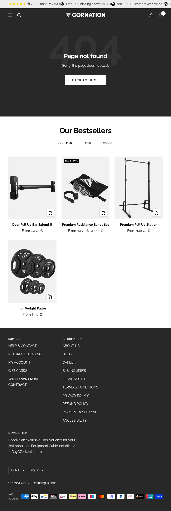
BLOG (67, 354)
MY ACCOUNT (19, 362)
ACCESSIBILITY (75, 420)
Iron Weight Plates (32, 308)
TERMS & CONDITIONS (80, 387)
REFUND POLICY (75, 404)
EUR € (15, 470)
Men (88, 143)
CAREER (69, 362)
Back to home (85, 80)
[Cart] (160, 15)
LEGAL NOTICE (74, 379)
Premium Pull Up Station (138, 225)
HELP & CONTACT (22, 346)
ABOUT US (71, 346)
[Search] (19, 15)
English (34, 470)
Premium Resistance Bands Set (85, 225)
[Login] (151, 15)
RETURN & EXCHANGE (26, 354)
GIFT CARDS (17, 371)
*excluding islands (43, 483)
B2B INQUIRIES (74, 371)
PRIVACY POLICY (76, 396)
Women (107, 143)
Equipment (66, 143)
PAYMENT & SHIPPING (80, 412)
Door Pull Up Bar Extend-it (32, 225)
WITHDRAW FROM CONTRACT (23, 382)
